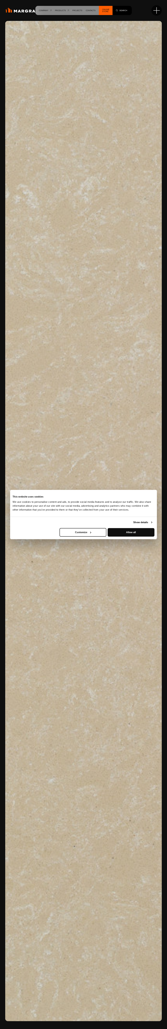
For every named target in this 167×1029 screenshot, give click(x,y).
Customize (81, 532)
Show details (140, 522)
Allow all (131, 532)
